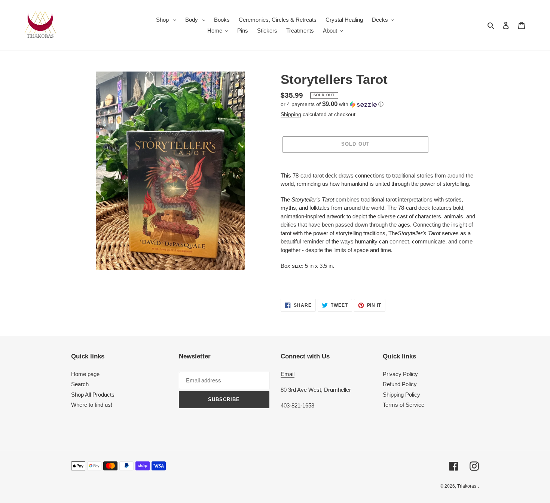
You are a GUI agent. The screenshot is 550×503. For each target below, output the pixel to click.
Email (287, 374)
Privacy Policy (400, 374)
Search (80, 384)
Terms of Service (403, 405)
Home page (85, 374)
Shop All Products (92, 394)
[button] (332, 104)
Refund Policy (400, 384)
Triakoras (466, 486)
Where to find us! (91, 405)
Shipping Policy (401, 394)
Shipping (291, 114)
